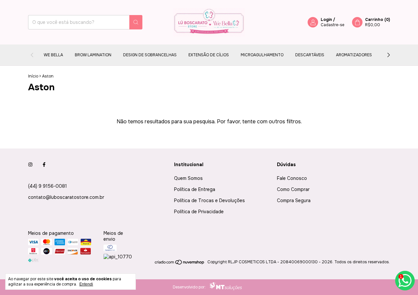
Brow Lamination (93, 55)
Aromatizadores (354, 55)
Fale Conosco (292, 178)
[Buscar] (135, 22)
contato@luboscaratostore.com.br (66, 197)
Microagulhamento (262, 55)
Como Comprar (293, 189)
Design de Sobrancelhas (150, 55)
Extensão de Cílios (208, 55)
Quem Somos (188, 178)
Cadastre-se (332, 24)
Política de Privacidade (199, 212)
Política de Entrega (194, 189)
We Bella (53, 55)
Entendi (86, 284)
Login (326, 19)
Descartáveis (309, 55)
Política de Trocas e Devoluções (209, 200)
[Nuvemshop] (179, 263)
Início (33, 76)
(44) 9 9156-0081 (47, 186)
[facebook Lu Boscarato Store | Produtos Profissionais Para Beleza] (44, 164)
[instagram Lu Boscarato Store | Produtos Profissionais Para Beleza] (30, 164)
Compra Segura (294, 200)
